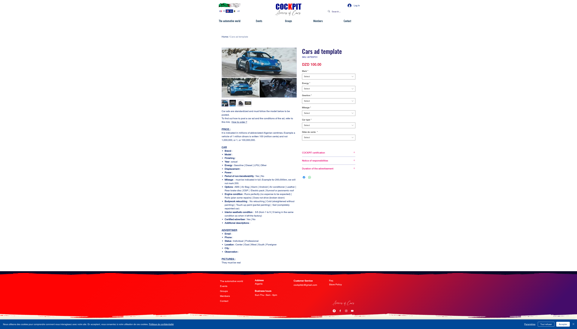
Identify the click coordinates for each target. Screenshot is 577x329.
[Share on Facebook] (304, 177)
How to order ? (239, 122)
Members (225, 296)
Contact (224, 301)
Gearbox (307, 95)
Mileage (306, 107)
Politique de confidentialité (161, 324)
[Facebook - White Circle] (334, 310)
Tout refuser (546, 324)
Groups (224, 291)
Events (223, 286)
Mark (305, 71)
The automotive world (231, 281)
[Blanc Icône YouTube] (352, 310)
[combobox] (328, 76)
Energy (306, 83)
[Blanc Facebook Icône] (340, 310)
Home (225, 36)
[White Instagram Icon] (346, 310)
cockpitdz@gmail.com (305, 285)
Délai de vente (310, 132)
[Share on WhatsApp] (309, 177)
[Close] (573, 324)
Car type (306, 119)
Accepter (563, 324)
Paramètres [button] (529, 324)
